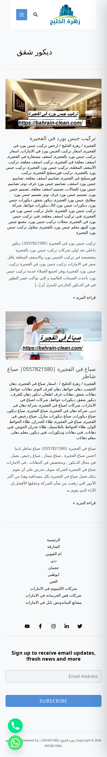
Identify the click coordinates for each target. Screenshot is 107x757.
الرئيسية (53, 539)
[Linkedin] (66, 626)
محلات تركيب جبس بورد (48, 221)
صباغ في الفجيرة (68, 421)
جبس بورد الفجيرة (69, 199)
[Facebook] (40, 626)
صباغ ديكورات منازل (55, 416)
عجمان (53, 567)
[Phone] (15, 725)
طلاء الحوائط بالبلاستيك (67, 426)
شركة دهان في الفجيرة (69, 410)
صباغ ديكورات (85, 416)
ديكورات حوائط (36, 205)
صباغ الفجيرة (37, 410)
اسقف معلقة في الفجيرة (75, 161)
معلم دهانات (86, 437)
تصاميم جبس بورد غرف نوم (43, 183)
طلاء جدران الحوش (31, 426)
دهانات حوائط (21, 388)
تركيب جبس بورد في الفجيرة (63, 138)
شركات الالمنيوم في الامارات (53, 588)
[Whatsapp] (15, 742)
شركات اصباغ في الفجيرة (59, 405)
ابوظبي (53, 574)
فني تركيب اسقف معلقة (62, 216)
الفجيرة (90, 145)
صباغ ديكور (16, 410)
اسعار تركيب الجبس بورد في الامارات (51, 150)
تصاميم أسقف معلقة (42, 178)
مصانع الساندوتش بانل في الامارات (54, 602)
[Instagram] (53, 626)
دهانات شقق (86, 394)
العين (53, 581)
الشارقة (53, 546)
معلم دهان (20, 432)
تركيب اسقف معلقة (37, 161)
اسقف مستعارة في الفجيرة (30, 156)
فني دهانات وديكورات (66, 432)
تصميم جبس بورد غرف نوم (65, 194)
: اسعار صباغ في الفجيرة (38, 383)
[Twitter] (79, 626)
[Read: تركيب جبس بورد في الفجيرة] (53, 103)
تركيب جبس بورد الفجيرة (48, 167)
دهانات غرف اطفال (58, 394)
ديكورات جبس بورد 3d (69, 205)
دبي (53, 560)
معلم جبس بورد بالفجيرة (59, 227)
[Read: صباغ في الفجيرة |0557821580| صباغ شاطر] (53, 335)
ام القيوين (53, 553)
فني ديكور (38, 432)
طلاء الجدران (42, 421)
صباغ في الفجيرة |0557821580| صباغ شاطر (51, 372)
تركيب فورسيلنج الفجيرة (53, 172)
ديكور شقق (43, 199)
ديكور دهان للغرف (26, 394)
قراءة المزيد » (84, 297)
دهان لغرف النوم (47, 388)
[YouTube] (27, 626)
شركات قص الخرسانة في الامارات (53, 595)
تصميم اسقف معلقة (47, 189)
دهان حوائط (72, 388)
